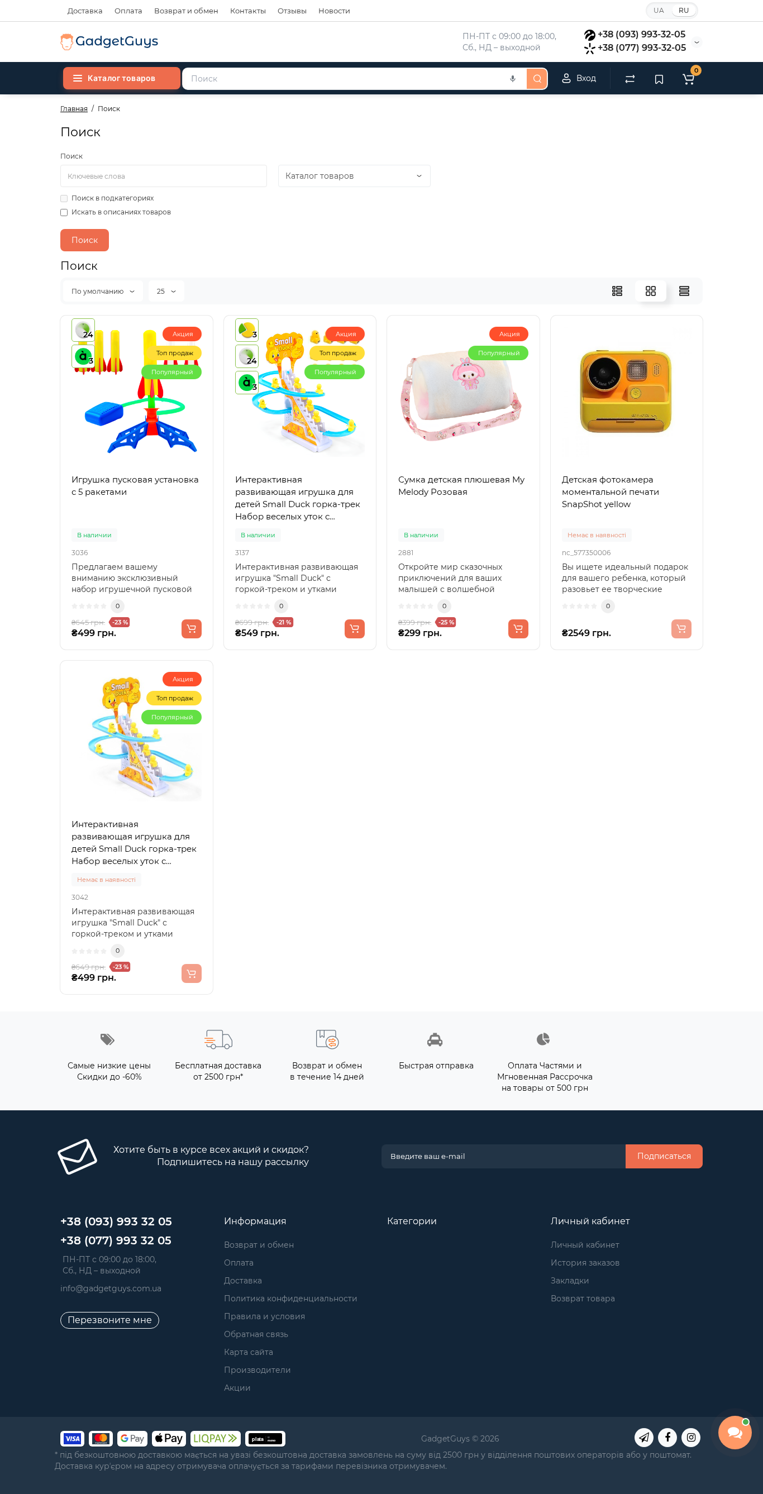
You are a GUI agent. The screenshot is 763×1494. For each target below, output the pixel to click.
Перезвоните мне (110, 1320)
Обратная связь (256, 1334)
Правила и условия (264, 1316)
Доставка (85, 10)
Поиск (71, 156)
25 (161, 291)
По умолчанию (98, 291)
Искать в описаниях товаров (121, 212)
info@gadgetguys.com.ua (110, 1288)
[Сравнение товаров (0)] (630, 78)
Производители (257, 1370)
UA (659, 10)
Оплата (128, 10)
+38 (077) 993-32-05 (642, 47)
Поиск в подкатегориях (112, 198)
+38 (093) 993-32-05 (641, 34)
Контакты (248, 10)
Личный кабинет (585, 1245)
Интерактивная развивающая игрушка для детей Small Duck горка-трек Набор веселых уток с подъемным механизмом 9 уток (134, 843)
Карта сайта (248, 1352)
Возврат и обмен (186, 10)
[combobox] (353, 78)
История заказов (585, 1263)
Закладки (570, 1281)
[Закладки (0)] (659, 78)
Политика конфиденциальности (290, 1298)
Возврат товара (583, 1298)
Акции (237, 1388)
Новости (334, 10)
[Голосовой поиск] (513, 79)
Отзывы (292, 10)
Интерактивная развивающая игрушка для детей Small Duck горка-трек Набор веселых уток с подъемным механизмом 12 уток (297, 498)
